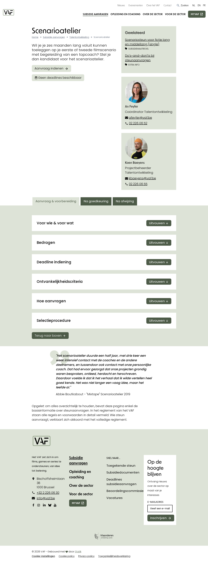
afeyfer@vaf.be (140, 117)
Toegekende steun (120, 465)
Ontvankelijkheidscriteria (101, 281)
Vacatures (114, 498)
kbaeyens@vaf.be (142, 178)
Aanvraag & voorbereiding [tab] (55, 201)
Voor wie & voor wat (101, 223)
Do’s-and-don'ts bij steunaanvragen (139, 57)
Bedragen (101, 242)
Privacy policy (86, 556)
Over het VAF (153, 5)
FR (204, 5)
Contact (167, 5)
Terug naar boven (48, 335)
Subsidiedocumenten (122, 472)
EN (199, 5)
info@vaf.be (46, 498)
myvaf (195, 14)
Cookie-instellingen (43, 556)
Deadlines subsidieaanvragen (121, 481)
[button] (182, 5)
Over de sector (153, 14)
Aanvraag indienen (49, 68)
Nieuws (121, 5)
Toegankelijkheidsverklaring (114, 556)
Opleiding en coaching (125, 14)
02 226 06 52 (138, 123)
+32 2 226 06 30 (48, 493)
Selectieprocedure (101, 320)
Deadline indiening (101, 262)
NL (193, 5)
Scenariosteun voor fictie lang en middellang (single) (147, 42)
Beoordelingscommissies (125, 491)
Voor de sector (175, 14)
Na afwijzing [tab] (125, 201)
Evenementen (136, 5)
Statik (78, 551)
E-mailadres (155, 502)
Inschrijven (158, 518)
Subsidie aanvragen (95, 14)
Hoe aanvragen (101, 301)
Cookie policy (67, 556)
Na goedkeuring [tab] (96, 201)
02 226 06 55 (138, 184)
